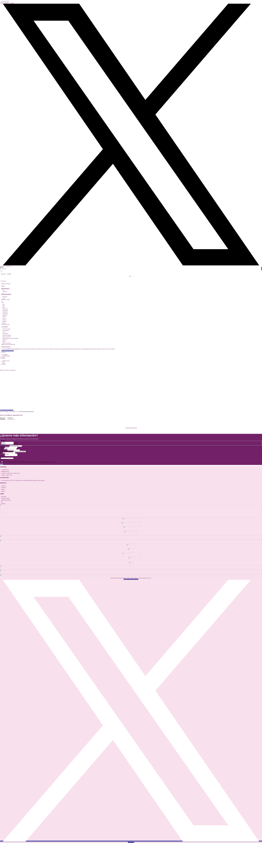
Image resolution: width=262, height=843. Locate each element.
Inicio (1, 411)
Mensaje (2, 455)
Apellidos (16, 443)
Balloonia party (6, 294)
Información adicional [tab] (131, 428)
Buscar (1, 268)
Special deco (5, 288)
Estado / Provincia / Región (6, 451)
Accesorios (4, 326)
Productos (6, 411)
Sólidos (14, 411)
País (1, 452)
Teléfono (2, 447)
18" (17, 411)
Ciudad (2, 448)
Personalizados (5, 346)
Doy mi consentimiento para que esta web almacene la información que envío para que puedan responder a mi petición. (29, 461)
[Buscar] (261, 268)
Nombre (15, 442)
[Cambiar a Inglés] (9, 274)
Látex (3, 286)
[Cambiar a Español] (4, 274)
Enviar (1, 464)
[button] (1, 271)
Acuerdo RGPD (4, 459)
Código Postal (3, 450)
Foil (2, 302)
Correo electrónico (4, 446)
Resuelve (2, 457)
